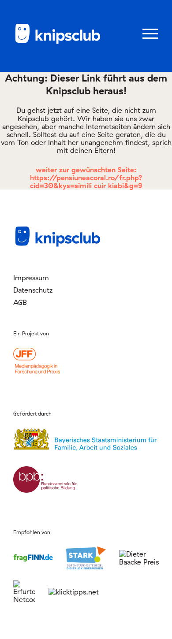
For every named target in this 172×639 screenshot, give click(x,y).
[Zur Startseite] (57, 42)
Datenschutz (32, 290)
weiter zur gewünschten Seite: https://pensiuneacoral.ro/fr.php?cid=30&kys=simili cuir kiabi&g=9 (86, 177)
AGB (20, 302)
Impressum (31, 277)
